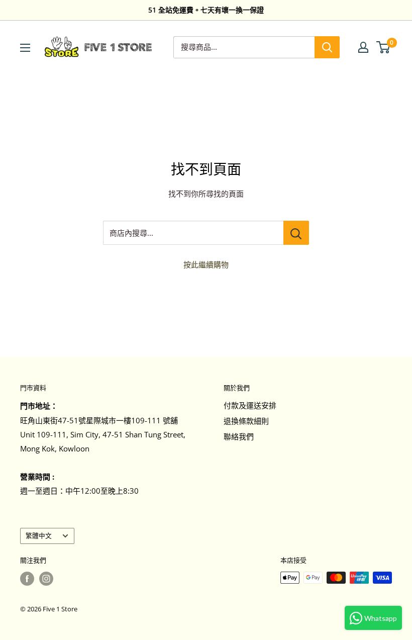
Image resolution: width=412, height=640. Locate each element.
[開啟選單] (25, 48)
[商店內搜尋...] (296, 233)
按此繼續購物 (206, 264)
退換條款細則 (246, 421)
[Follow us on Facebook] (27, 579)
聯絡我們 (239, 436)
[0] (383, 47)
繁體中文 (39, 535)
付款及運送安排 (250, 405)
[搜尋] (327, 47)
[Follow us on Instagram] (46, 579)
